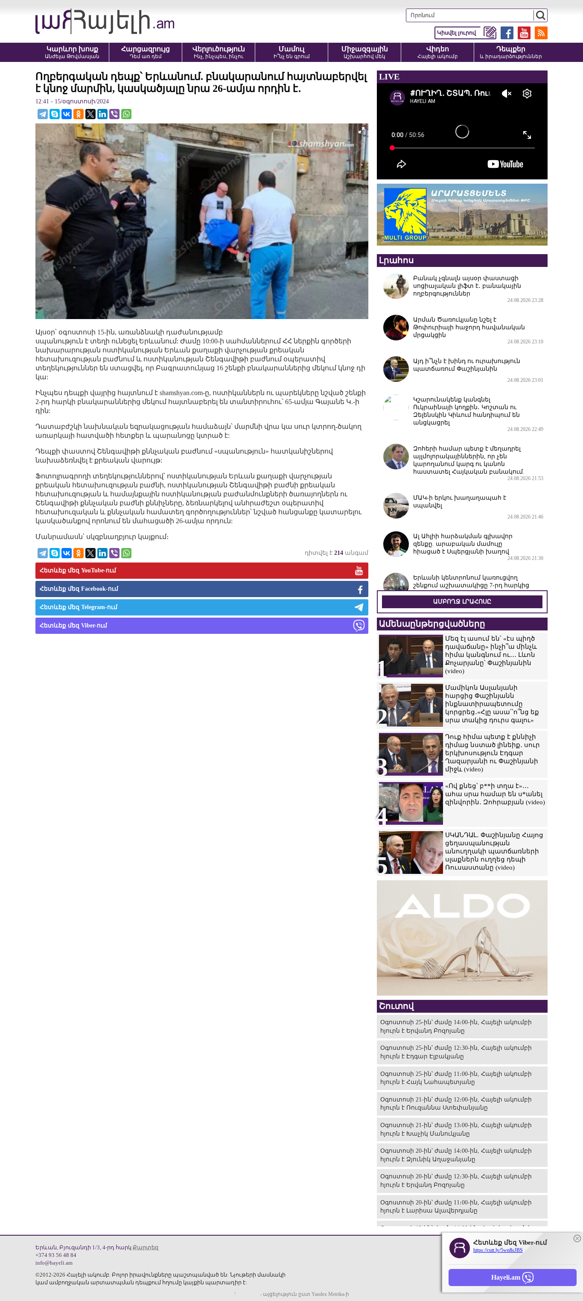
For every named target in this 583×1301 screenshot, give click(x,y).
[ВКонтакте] (66, 114)
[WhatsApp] (126, 114)
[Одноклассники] (78, 114)
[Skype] (55, 114)
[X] (90, 114)
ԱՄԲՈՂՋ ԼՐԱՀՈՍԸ (462, 601)
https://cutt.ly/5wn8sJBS (498, 1250)
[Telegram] (43, 114)
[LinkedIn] (102, 114)
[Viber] (114, 114)
